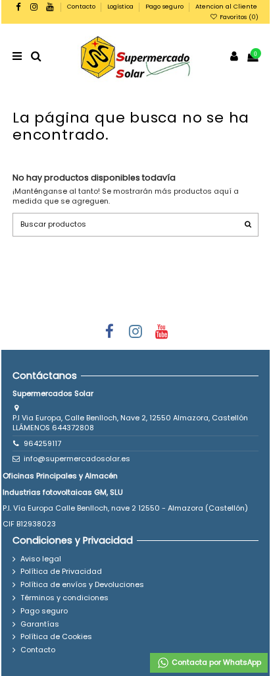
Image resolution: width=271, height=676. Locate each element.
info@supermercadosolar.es (77, 458)
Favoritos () (238, 17)
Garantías (39, 624)
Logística (121, 6)
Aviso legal (40, 559)
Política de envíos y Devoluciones (82, 585)
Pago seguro (165, 6)
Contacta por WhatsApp (215, 662)
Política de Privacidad (61, 572)
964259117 (42, 443)
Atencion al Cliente (226, 6)
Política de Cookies (56, 637)
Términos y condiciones (64, 598)
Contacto (82, 6)
